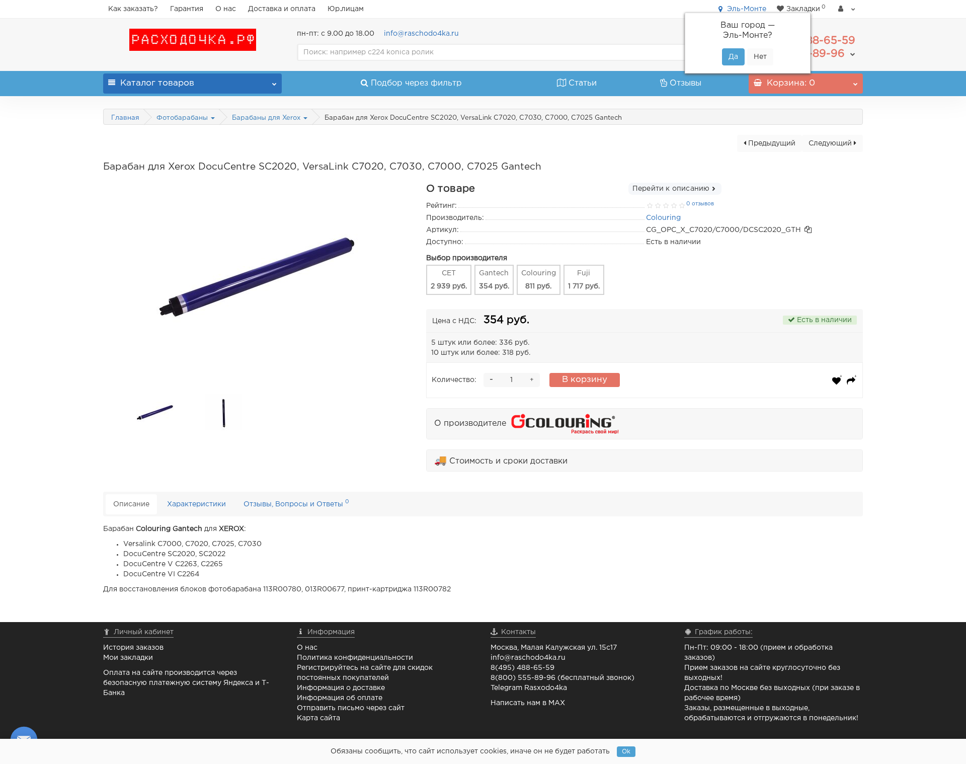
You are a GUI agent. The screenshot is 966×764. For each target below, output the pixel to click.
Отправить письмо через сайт (351, 708)
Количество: (454, 380)
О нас (225, 9)
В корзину (584, 380)
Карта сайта (318, 718)
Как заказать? (133, 9)
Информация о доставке (341, 688)
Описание (131, 504)
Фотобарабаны (183, 118)
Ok (626, 751)
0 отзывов (700, 203)
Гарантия (186, 9)
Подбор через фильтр (416, 83)
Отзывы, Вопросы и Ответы (296, 503)
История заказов (133, 648)
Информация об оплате (339, 698)
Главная (125, 118)
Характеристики (196, 504)
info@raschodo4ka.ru (421, 34)
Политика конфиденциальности (355, 658)
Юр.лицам (346, 9)
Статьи (583, 83)
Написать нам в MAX (528, 703)
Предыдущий (770, 143)
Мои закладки (128, 658)
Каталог (157, 83)
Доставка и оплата (281, 9)
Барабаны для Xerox (267, 118)
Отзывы (685, 83)
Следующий (831, 143)
